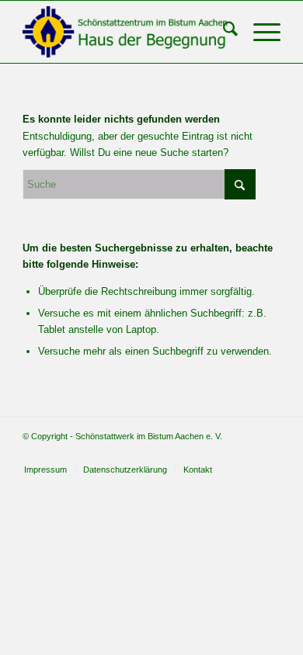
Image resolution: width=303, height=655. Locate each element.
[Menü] (259, 32)
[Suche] (222, 32)
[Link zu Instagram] (268, 453)
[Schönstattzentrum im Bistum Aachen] (125, 32)
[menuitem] (222, 32)
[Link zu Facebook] (245, 453)
